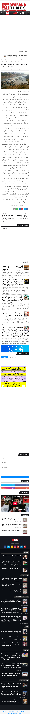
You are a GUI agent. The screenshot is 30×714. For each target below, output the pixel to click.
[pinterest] (25, 547)
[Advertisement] (15, 32)
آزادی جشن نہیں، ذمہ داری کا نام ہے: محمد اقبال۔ (11, 530)
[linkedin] (21, 547)
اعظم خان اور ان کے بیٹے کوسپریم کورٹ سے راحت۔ (11, 555)
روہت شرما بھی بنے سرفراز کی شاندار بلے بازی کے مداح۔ (11, 637)
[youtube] (22, 488)
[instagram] (8, 488)
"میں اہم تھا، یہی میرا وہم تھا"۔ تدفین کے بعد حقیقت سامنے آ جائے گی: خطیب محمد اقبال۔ (11, 519)
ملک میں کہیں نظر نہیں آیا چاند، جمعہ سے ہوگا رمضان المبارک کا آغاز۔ (10, 674)
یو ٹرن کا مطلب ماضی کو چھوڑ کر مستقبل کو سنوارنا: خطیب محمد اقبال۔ (11, 525)
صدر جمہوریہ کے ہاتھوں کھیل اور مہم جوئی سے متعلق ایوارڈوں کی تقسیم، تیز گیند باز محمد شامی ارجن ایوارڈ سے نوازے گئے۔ (10, 644)
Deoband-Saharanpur (11, 60)
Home (3, 60)
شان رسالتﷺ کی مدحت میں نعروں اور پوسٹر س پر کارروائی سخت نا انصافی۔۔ (12, 314)
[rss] (12, 547)
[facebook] (22, 485)
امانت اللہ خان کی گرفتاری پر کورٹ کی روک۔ (10, 568)
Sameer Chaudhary (24, 69)
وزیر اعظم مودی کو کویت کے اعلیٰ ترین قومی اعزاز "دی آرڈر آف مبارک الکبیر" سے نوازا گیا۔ (11, 700)
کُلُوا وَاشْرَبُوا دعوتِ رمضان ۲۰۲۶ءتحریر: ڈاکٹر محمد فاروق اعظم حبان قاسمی (12, 267)
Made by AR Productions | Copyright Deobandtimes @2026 (15, 712)
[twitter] (8, 485)
